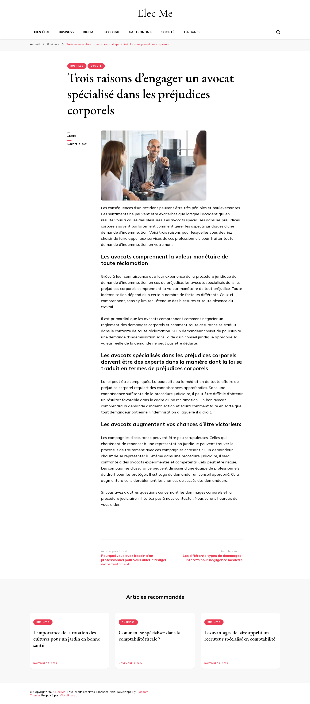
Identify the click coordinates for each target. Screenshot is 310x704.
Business (66, 32)
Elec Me (155, 13)
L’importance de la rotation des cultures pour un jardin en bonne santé (66, 638)
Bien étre (42, 32)
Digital (89, 32)
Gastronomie (140, 32)
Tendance (191, 32)
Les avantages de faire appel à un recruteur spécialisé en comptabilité (239, 635)
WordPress (67, 695)
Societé (167, 32)
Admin (71, 136)
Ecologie (112, 32)
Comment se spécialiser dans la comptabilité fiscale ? (149, 635)
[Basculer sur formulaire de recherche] (278, 32)
